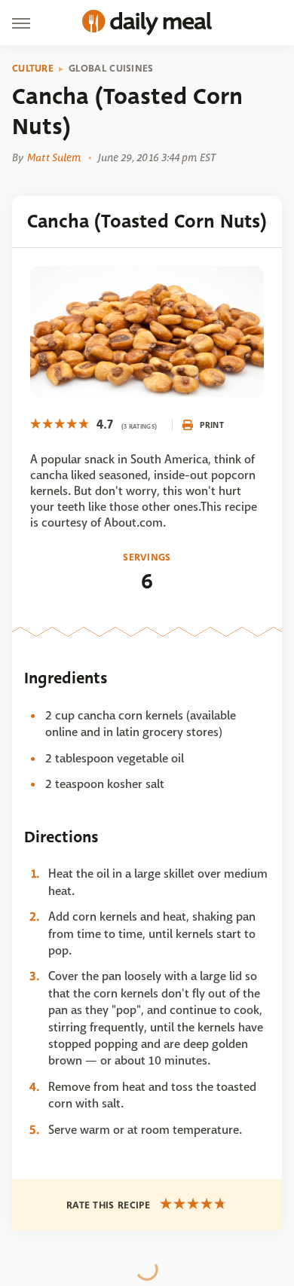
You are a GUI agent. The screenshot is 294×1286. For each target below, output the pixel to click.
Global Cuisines (111, 68)
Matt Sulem (54, 157)
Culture (33, 68)
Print (212, 425)
